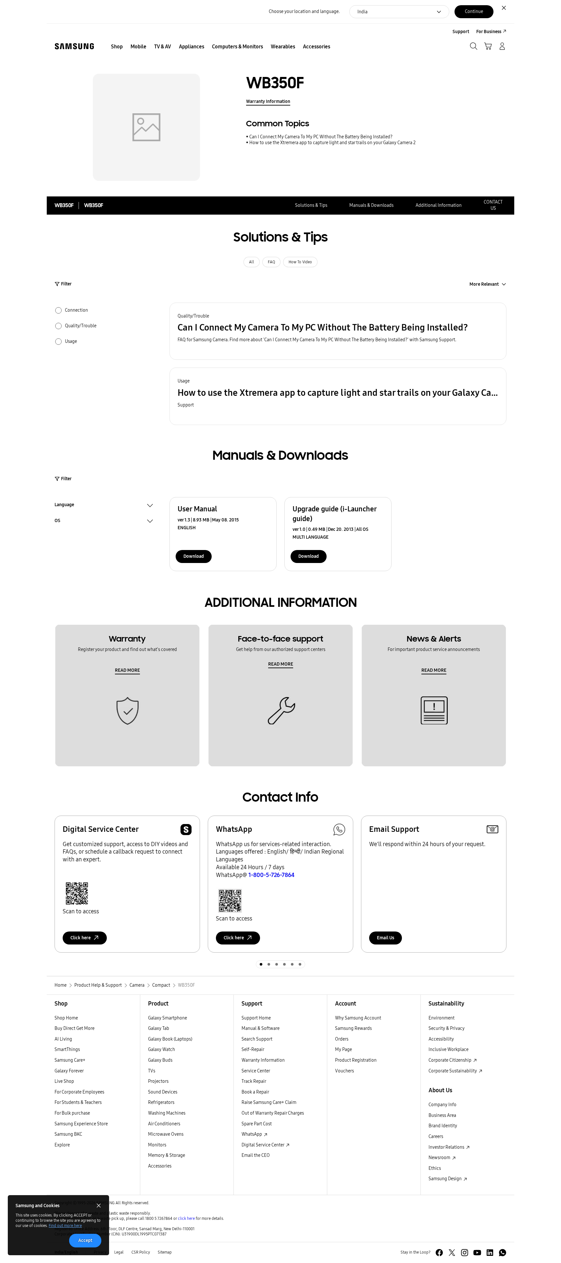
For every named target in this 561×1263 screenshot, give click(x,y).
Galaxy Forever (69, 1071)
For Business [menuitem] (488, 31)
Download (193, 556)
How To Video (300, 262)
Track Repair (254, 1081)
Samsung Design (446, 1179)
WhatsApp (252, 1134)
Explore (62, 1145)
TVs (151, 1071)
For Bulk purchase (72, 1113)
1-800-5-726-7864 (271, 875)
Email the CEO (256, 1155)
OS (57, 521)
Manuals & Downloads (371, 205)
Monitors (157, 1145)
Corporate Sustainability (453, 1071)
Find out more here (65, 1225)
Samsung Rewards (353, 1028)
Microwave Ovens (165, 1134)
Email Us (385, 938)
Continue (474, 11)
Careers (436, 1136)
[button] (337, 331)
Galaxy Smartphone (167, 1018)
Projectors (158, 1081)
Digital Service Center (263, 1145)
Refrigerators (161, 1102)
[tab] (261, 964)
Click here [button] (80, 938)
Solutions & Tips (311, 205)
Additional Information (439, 205)
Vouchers (344, 1071)
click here (186, 1218)
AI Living (63, 1039)
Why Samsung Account (358, 1018)
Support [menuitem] (461, 31)
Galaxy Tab (158, 1028)
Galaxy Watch (161, 1049)
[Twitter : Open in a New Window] (452, 1253)
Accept (85, 1240)
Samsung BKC (68, 1134)
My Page (343, 1049)
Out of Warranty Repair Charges (273, 1113)
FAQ (271, 262)
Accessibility (441, 1039)
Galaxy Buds (160, 1060)
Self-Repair (253, 1049)
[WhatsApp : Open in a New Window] (502, 1253)
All (251, 262)
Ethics (435, 1168)
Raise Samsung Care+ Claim (269, 1102)
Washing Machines (166, 1113)
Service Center (256, 1071)
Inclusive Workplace (448, 1049)
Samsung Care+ (70, 1060)
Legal (119, 1252)
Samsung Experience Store (81, 1124)
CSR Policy (140, 1252)
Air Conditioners (164, 1124)
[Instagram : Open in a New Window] (464, 1253)
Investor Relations (447, 1147)
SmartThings (67, 1049)
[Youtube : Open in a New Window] (477, 1253)
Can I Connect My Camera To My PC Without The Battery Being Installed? (321, 137)
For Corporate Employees (79, 1092)
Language (64, 505)
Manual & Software (261, 1028)
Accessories (159, 1166)
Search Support (257, 1039)
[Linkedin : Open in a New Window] (490, 1253)
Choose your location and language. (304, 11)
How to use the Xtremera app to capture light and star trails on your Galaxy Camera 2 (332, 142)
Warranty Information (268, 101)
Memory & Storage (166, 1155)
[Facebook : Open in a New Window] (439, 1253)
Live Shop (64, 1081)
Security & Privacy (447, 1028)
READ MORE (127, 670)
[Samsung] (74, 46)
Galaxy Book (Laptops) (170, 1039)
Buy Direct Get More (74, 1028)
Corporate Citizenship (450, 1060)
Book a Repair (255, 1092)
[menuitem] (117, 46)
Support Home (256, 1018)
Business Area (442, 1115)
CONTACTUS (493, 205)
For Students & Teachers (78, 1102)
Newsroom (440, 1157)
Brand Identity (443, 1126)
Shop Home (66, 1018)
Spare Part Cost (257, 1124)
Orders (341, 1039)
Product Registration (356, 1060)
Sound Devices (162, 1092)
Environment (442, 1018)
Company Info (442, 1104)
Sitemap (165, 1252)
